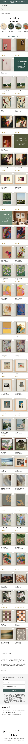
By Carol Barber (18, 318)
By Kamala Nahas (4, 374)
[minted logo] (6, 5)
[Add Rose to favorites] (13, 58)
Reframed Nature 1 (18, 508)
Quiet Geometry (18, 642)
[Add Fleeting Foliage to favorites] (27, 322)
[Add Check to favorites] (27, 610)
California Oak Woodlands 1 (6, 90)
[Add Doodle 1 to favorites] (13, 96)
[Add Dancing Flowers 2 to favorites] (13, 264)
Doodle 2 (16, 110)
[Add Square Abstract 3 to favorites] (13, 153)
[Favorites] (23, 6)
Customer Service (6, 721)
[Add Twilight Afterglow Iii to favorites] (13, 628)
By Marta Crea (3, 337)
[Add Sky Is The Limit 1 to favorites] (13, 379)
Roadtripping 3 (17, 413)
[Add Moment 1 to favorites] (13, 340)
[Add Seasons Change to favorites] (27, 438)
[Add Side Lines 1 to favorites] (13, 553)
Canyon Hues (3, 586)
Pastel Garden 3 (4, 527)
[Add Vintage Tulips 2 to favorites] (27, 173)
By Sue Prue (3, 453)
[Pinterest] (13, 735)
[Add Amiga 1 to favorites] (13, 39)
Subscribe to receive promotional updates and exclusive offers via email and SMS (14, 677)
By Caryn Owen (4, 91)
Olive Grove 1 (3, 547)
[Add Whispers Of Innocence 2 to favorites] (27, 474)
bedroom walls (20, 659)
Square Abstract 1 (18, 129)
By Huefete (3, 279)
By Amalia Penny (4, 605)
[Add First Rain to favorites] (13, 456)
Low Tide (16, 432)
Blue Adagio (17, 317)
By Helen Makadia (4, 489)
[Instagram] (16, 735)
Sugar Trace (3, 149)
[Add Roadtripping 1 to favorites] (13, 359)
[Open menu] (2, 6)
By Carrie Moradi (4, 241)
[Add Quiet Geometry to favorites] (27, 628)
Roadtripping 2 (17, 373)
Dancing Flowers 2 (4, 278)
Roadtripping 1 (3, 373)
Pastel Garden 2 (18, 527)
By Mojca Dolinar (18, 587)
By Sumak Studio (4, 111)
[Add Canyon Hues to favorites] (13, 572)
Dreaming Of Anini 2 (18, 240)
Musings (16, 470)
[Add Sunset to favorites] (13, 322)
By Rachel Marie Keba (5, 643)
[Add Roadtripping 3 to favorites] (27, 399)
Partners (4, 724)
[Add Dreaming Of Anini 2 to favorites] (27, 227)
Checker (2, 624)
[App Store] (8, 731)
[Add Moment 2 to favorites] (27, 340)
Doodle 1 (2, 110)
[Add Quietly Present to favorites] (13, 246)
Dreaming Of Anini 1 (4, 240)
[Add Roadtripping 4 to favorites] (13, 399)
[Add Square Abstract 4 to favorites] (27, 153)
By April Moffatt (4, 433)
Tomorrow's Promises (5, 317)
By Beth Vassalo (18, 643)
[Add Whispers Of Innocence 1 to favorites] (13, 474)
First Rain (2, 470)
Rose (1, 72)
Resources (4, 727)
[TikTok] (15, 735)
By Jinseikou (3, 54)
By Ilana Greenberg (4, 318)
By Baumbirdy (3, 625)
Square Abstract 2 (4, 129)
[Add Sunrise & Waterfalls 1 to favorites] (13, 284)
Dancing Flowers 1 (18, 278)
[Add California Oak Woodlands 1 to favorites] (13, 76)
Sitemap (18, 738)
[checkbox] (3, 26)
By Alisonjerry (3, 188)
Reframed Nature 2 (4, 508)
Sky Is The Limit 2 (18, 393)
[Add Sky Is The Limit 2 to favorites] (27, 379)
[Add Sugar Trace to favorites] (13, 135)
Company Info (5, 718)
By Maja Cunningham (5, 394)
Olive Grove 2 (17, 547)
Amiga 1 (2, 52)
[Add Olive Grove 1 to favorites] (13, 533)
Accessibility (22, 738)
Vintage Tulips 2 (18, 187)
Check (16, 624)
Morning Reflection (4, 432)
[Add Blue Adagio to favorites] (27, 304)
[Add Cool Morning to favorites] (13, 438)
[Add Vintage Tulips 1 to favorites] (13, 173)
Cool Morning (3, 452)
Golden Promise (18, 260)
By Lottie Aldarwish (18, 433)
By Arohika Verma (4, 587)
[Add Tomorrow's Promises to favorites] (13, 304)
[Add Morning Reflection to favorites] (13, 418)
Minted (2, 13)
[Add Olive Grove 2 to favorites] (27, 533)
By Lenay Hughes (4, 355)
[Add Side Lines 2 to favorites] (27, 553)
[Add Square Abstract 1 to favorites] (27, 116)
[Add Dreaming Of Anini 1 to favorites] (13, 227)
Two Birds (16, 586)
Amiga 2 (16, 52)
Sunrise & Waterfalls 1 (5, 298)
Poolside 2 (17, 206)
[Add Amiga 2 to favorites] (27, 39)
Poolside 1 (2, 206)
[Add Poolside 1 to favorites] (13, 193)
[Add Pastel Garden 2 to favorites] (27, 513)
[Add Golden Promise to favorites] (27, 246)
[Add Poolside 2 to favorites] (27, 193)
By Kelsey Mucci (4, 207)
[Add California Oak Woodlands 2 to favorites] (27, 76)
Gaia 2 (16, 604)
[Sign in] (20, 6)
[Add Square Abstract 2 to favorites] (13, 116)
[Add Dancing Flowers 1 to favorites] (27, 264)
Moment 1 (2, 354)
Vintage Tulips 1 (4, 187)
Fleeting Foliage (18, 336)
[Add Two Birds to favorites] (27, 572)
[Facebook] (11, 735)
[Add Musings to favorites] (27, 456)
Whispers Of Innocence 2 (19, 488)
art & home (7, 13)
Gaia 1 (2, 604)
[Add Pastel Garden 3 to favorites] (13, 513)
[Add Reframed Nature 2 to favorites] (13, 494)
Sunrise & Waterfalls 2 (19, 298)
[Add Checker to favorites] (13, 610)
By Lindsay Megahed (5, 548)
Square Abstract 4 (18, 167)
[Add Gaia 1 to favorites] (13, 590)
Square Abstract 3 (4, 167)
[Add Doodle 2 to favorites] (27, 96)
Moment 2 (16, 354)
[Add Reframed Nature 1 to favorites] (27, 494)
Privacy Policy (13, 738)
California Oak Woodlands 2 (20, 90)
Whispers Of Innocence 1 (5, 488)
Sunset (2, 336)
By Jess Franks (3, 568)
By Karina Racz (4, 471)
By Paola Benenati (4, 150)
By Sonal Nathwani (18, 261)
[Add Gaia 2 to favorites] (27, 590)
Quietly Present (3, 260)
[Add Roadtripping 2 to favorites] (27, 359)
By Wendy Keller (4, 168)
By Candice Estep (18, 337)
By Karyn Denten (4, 299)
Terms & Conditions (7, 738)
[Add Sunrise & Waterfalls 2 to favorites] (27, 284)
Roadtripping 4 (3, 413)
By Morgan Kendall (18, 471)
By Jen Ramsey (4, 73)
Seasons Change (18, 452)
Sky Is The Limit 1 (4, 393)
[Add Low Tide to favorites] (27, 418)
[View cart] (26, 6)
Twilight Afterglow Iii (5, 642)
